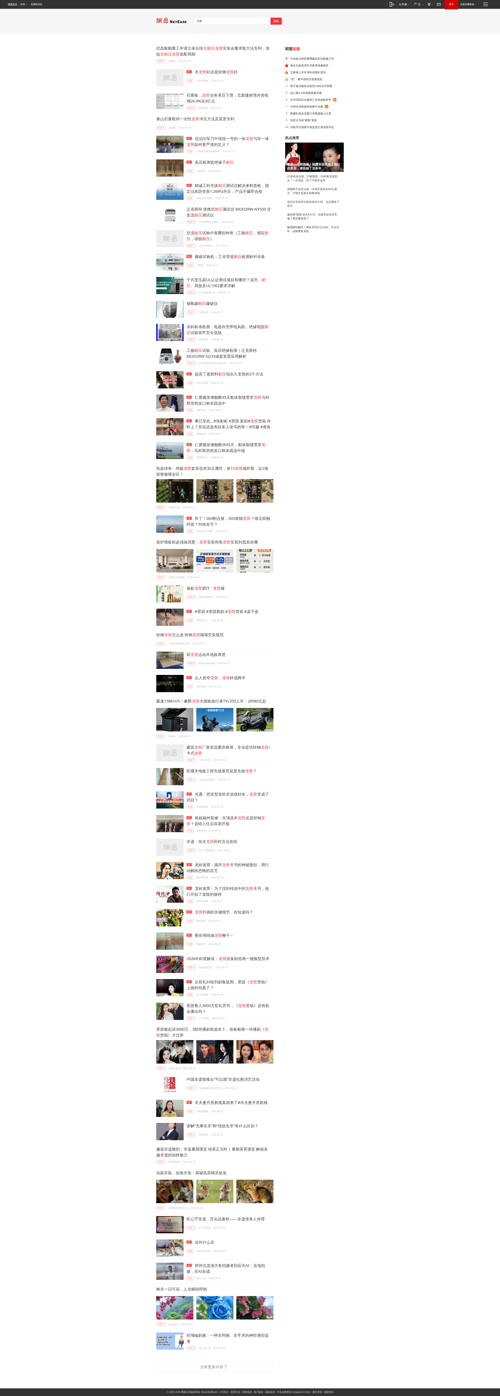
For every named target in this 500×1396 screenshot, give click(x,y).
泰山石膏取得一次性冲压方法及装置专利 (195, 118)
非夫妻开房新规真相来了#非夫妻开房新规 (231, 1102)
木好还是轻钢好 (216, 72)
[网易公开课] (404, 4)
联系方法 (235, 1392)
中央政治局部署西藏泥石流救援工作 (312, 58)
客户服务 (258, 1392)
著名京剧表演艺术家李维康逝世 (309, 65)
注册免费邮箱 (467, 4)
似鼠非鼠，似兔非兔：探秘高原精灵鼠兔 (191, 1172)
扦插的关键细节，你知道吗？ (224, 912)
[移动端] (392, 4)
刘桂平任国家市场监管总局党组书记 (312, 127)
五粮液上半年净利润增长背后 (308, 72)
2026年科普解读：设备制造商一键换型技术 (228, 958)
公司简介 (224, 1392)
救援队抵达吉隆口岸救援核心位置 (310, 113)
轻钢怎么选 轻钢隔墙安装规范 (190, 634)
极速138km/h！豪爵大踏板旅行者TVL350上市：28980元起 (211, 701)
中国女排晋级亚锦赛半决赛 (306, 106)
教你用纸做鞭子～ (214, 935)
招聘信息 (247, 1392)
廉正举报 (317, 1392)
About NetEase (209, 1392)
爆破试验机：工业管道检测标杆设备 (229, 256)
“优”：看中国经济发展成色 (306, 79)
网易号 (160, 61)
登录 (451, 4)
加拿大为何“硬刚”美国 (303, 120)
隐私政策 (270, 1392)
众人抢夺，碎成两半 (220, 677)
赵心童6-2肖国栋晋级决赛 (306, 93)
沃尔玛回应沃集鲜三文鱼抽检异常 (310, 100)
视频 (190, 80)
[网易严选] (418, 4)
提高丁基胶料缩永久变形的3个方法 (228, 374)
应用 (22, 4)
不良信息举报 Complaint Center (293, 1392)
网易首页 (12, 4)
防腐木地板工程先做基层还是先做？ (222, 770)
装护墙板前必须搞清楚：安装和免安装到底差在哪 (207, 542)
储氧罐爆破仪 (202, 303)
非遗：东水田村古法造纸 (212, 841)
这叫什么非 (204, 1242)
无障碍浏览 (36, 4)
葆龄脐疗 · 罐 (206, 588)
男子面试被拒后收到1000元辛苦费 (311, 86)
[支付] (430, 4)
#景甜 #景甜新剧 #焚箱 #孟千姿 (226, 611)
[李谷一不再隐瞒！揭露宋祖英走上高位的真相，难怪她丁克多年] (314, 157)
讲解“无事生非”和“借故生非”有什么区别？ (222, 1125)
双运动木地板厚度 (206, 654)
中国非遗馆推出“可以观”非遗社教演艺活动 (223, 1079)
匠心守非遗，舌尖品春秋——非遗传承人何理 (226, 1219)
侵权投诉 (328, 1392)
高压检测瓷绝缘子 (214, 162)
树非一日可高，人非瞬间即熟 (181, 1289)
